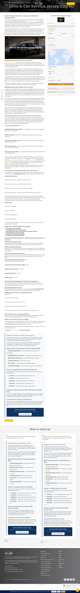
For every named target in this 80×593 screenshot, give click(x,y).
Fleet (60, 561)
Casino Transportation (45, 561)
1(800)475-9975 (9, 566)
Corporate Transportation (46, 563)
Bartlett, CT (10, 159)
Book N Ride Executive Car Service (19, 579)
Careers (60, 565)
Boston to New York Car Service (47, 559)
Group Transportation (45, 569)
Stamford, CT (32, 159)
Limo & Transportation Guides (40, 584)
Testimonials (61, 563)
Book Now (70, 3)
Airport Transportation (45, 553)
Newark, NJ (8, 162)
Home (60, 553)
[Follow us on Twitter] (2, 93)
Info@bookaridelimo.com (11, 568)
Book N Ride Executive (32, 21)
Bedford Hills (43, 555)
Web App (60, 567)
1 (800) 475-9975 (61, 3)
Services (60, 557)
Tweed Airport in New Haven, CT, (20, 159)
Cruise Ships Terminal (45, 565)
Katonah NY (43, 573)
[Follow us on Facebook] (2, 90)
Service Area (61, 559)
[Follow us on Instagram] (2, 99)
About (60, 555)
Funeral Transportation (46, 567)
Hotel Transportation (45, 571)
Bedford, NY (43, 557)
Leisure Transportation (46, 575)
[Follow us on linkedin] (2, 96)
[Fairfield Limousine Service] (38, 3)
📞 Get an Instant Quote (25, 414)
